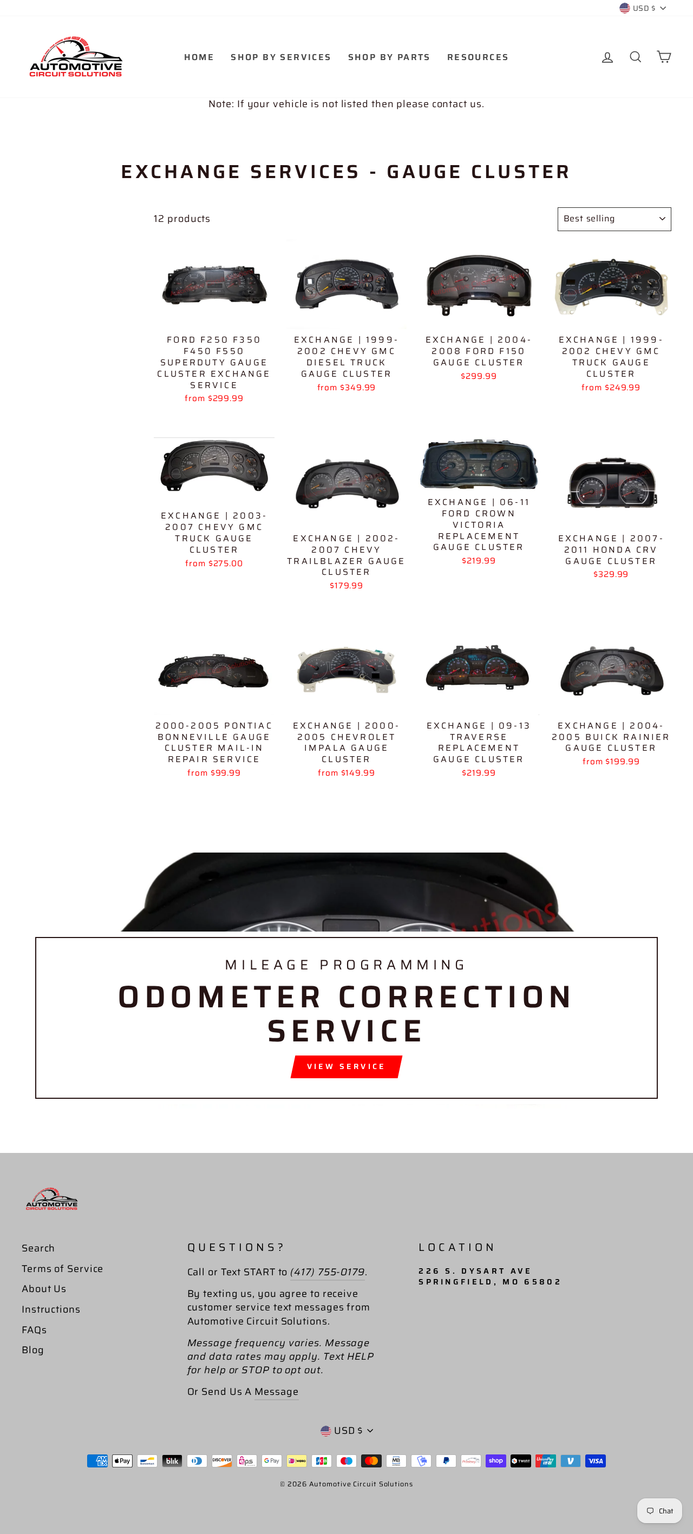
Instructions (51, 1309)
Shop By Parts (389, 57)
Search (38, 1248)
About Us (44, 1288)
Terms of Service (62, 1268)
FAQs (34, 1330)
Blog (33, 1350)
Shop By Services (281, 57)
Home (199, 57)
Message (276, 1391)
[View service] (346, 982)
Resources (478, 57)
